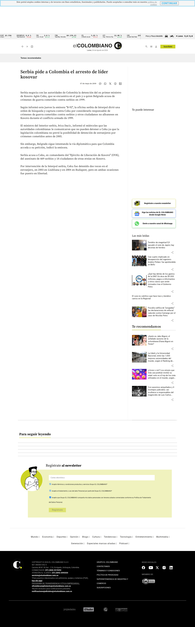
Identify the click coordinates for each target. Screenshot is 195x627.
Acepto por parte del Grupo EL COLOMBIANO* (81, 491)
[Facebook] (115, 83)
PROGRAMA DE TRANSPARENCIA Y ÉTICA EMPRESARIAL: (56, 583)
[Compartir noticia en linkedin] (120, 83)
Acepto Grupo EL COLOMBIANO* (79, 484)
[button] (172, 252)
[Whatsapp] (105, 83)
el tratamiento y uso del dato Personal (71, 491)
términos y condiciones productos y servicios (73, 484)
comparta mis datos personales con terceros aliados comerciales (101, 498)
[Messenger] (100, 83)
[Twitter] (110, 84)
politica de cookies (152, 3)
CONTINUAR (169, 3)
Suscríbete (168, 47)
